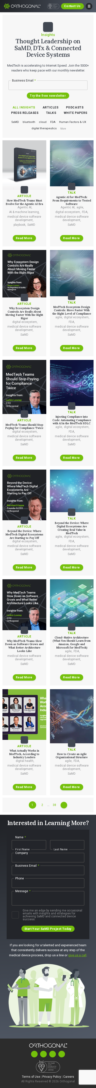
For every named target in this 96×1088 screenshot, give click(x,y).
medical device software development (24, 218)
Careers (68, 1076)
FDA (52, 122)
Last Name (61, 849)
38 (54, 805)
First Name (22, 849)
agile (80, 207)
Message (23, 891)
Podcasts (75, 107)
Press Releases (24, 112)
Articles (51, 107)
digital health (25, 761)
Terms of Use (31, 1076)
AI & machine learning (24, 212)
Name (20, 837)
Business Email (24, 80)
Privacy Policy (52, 1076)
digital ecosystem (68, 212)
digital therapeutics (44, 128)
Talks (51, 112)
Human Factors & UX (72, 122)
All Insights (24, 107)
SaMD (15, 122)
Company (21, 853)
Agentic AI (24, 207)
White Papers (75, 112)
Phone (19, 878)
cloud (43, 122)
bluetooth (29, 122)
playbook (20, 224)
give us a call (77, 955)
